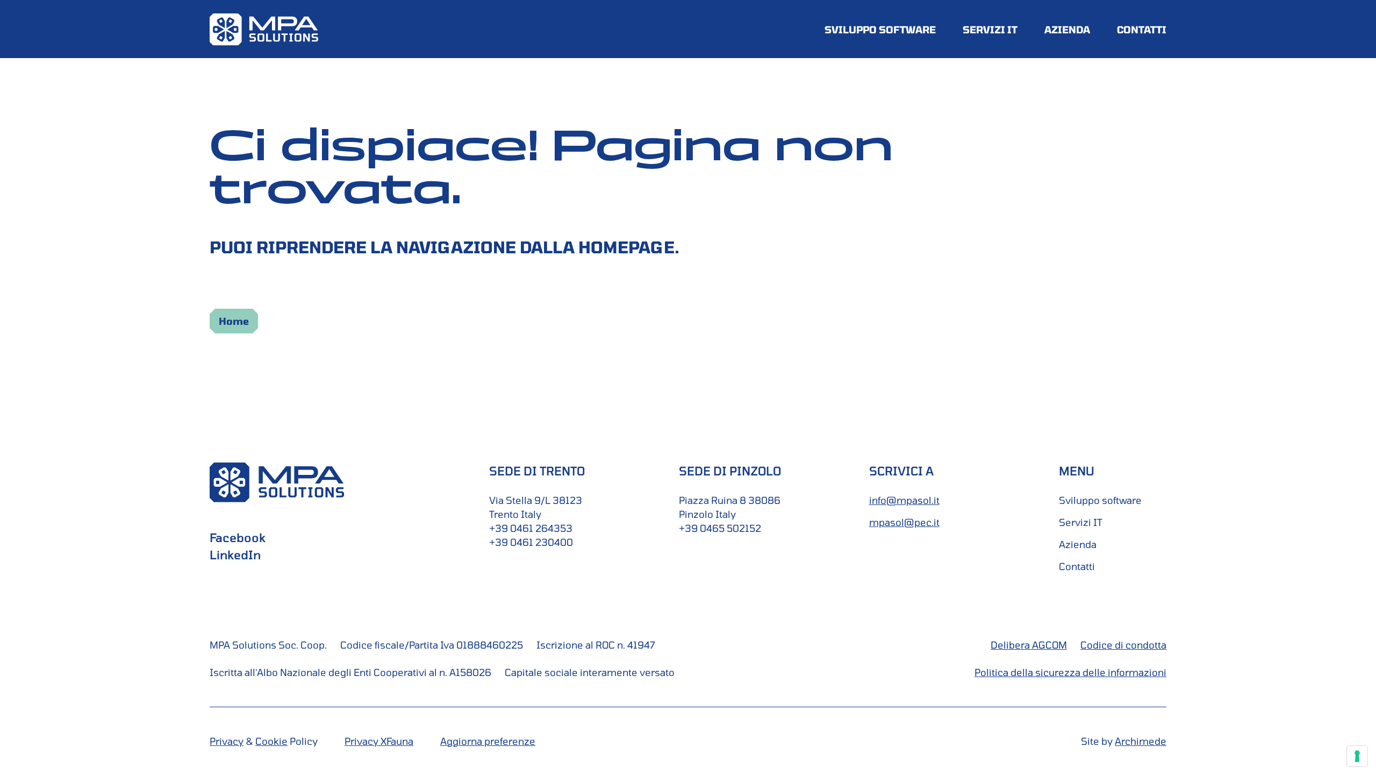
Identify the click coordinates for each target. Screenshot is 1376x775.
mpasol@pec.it (904, 522)
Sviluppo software (880, 29)
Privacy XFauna (379, 741)
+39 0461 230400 (531, 542)
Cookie (271, 741)
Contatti (1141, 29)
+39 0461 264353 (530, 528)
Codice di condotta (1123, 645)
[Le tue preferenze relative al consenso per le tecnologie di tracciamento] (1357, 756)
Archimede (1140, 741)
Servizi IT (990, 29)
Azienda (1067, 29)
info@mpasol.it (904, 500)
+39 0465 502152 (720, 528)
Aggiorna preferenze (487, 741)
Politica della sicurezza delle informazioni (1070, 672)
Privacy (226, 741)
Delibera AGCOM (1029, 645)
